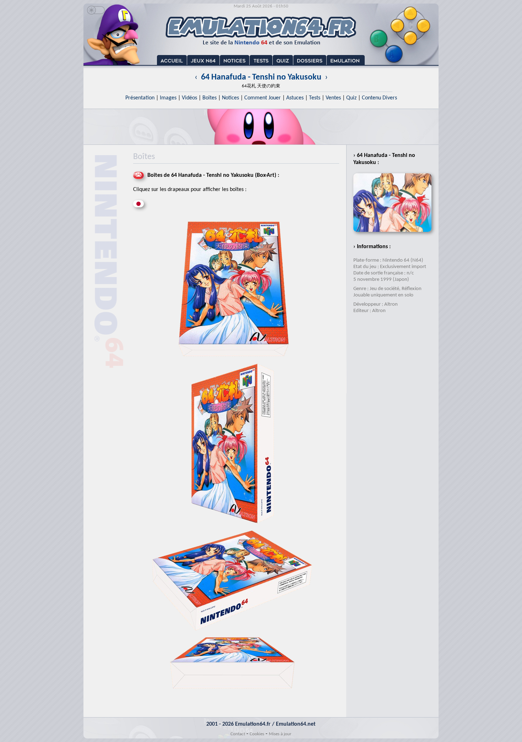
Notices (230, 98)
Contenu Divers (379, 98)
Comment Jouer (262, 98)
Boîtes (209, 98)
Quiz (351, 98)
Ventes (333, 98)
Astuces (295, 98)
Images (168, 98)
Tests (314, 98)
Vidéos (189, 98)
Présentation (139, 98)
